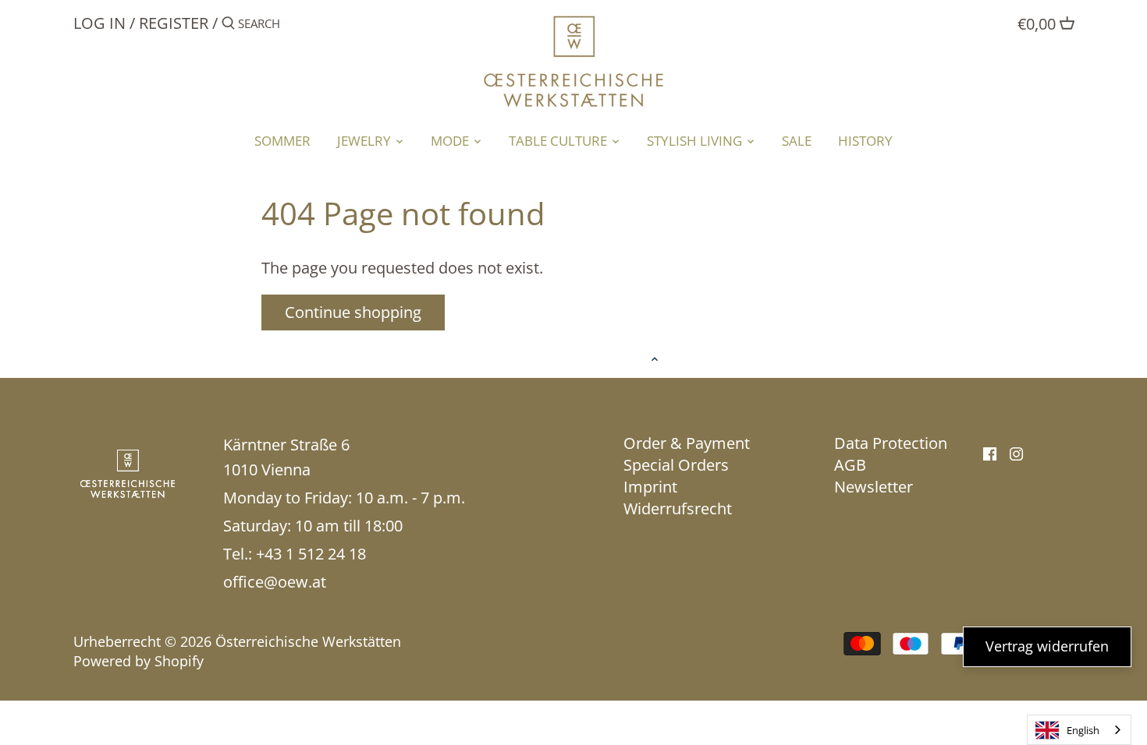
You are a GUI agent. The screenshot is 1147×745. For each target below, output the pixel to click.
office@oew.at (274, 581)
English (1083, 730)
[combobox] (1079, 730)
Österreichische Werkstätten (308, 641)
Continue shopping (353, 312)
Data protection (890, 443)
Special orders (676, 464)
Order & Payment (686, 443)
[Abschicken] (228, 26)
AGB (850, 464)
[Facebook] (989, 453)
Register (173, 23)
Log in (99, 23)
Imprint (650, 486)
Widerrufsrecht (677, 508)
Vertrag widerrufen (1047, 646)
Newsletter (873, 486)
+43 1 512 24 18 (311, 553)
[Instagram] (1016, 453)
